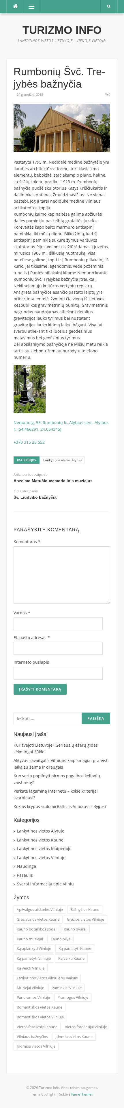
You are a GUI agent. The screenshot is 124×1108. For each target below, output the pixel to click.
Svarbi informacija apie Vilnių (45, 884)
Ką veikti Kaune (71, 958)
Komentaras (27, 541)
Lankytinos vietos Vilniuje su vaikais (47, 978)
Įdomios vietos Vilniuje (36, 1046)
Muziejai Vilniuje (30, 987)
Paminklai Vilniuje (67, 987)
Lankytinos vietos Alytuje (62, 460)
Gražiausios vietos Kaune (38, 919)
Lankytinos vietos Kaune (40, 840)
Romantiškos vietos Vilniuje (40, 1017)
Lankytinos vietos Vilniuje (41, 857)
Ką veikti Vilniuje (30, 968)
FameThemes (82, 1094)
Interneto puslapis (31, 662)
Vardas (22, 612)
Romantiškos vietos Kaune (39, 1007)
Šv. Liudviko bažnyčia (35, 497)
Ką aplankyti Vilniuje (34, 948)
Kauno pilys (60, 938)
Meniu (29, 6)
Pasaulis (25, 875)
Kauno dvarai (75, 929)
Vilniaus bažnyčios (32, 1036)
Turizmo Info (62, 30)
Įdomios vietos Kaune (74, 1036)
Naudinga (26, 866)
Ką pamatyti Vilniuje (34, 958)
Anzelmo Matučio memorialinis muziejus (53, 480)
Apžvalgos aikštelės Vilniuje (40, 909)
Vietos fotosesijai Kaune (37, 1026)
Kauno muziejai (30, 938)
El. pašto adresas (32, 637)
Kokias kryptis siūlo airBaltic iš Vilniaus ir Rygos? (60, 806)
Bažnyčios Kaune (84, 909)
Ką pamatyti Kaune (75, 948)
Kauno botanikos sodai (36, 929)
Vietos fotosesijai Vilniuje (86, 1026)
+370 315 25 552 (29, 442)
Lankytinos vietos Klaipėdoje (44, 848)
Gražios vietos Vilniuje (85, 919)
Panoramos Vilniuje (33, 997)
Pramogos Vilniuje (72, 997)
